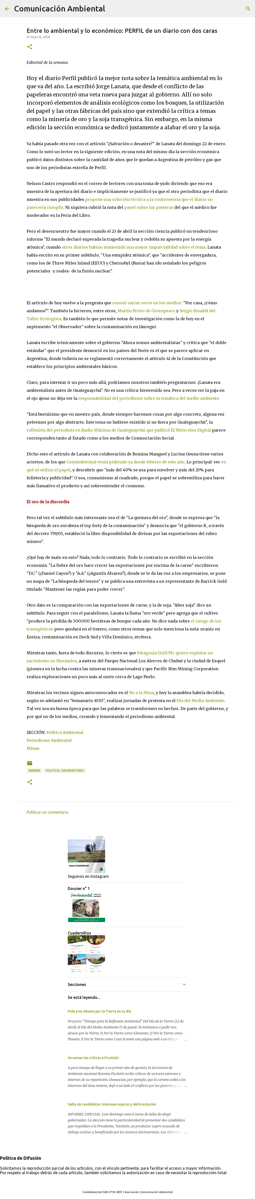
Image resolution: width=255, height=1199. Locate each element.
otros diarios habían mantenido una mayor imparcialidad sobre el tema (133, 247)
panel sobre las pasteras (149, 207)
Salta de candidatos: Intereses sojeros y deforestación (112, 1104)
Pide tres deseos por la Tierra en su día (99, 1011)
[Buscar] (112, 9)
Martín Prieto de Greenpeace (146, 310)
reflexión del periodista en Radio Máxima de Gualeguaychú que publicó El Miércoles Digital (119, 430)
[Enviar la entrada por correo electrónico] (30, 765)
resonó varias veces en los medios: (147, 302)
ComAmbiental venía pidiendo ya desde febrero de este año (125, 461)
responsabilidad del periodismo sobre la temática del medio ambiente (148, 398)
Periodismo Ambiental (49, 740)
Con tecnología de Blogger (130, 1182)
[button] (30, 47)
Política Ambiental (64, 732)
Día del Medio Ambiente (200, 700)
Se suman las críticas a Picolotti (93, 1058)
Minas (33, 748)
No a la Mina (141, 692)
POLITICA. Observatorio (65, 770)
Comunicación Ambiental (59, 8)
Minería (34, 770)
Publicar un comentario (47, 812)
